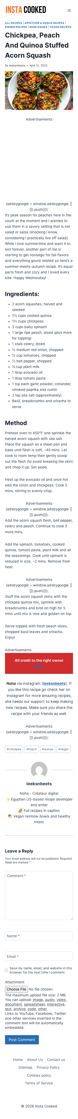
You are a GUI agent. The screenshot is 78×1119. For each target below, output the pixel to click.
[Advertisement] (39, 161)
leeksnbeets (17, 65)
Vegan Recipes (60, 27)
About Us (35, 1060)
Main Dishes (38, 27)
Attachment (14, 982)
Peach (31, 749)
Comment (16, 876)
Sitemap (25, 1067)
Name (13, 936)
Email (13, 956)
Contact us (56, 1060)
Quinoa (47, 749)
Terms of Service (39, 1083)
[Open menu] (69, 10)
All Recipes (13, 23)
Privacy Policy (48, 1067)
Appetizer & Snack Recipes (44, 23)
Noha (39, 666)
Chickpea (14, 749)
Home (18, 1060)
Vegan (63, 749)
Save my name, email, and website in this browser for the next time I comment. (41, 970)
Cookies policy (39, 1075)
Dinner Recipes (16, 27)
